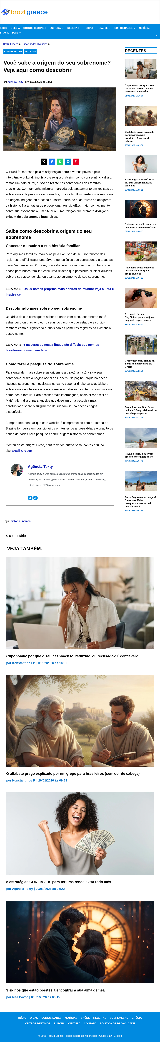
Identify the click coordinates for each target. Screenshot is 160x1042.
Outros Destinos (34, 28)
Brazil (16, 450)
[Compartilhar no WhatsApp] (60, 162)
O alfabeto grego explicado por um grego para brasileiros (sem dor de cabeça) (73, 774)
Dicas (89, 28)
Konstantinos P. (23, 663)
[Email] (30, 498)
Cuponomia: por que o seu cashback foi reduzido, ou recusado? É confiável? (139, 88)
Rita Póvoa (20, 997)
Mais (15, 33)
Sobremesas (119, 1017)
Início (3, 28)
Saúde (104, 28)
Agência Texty (15, 82)
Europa (59, 1023)
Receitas (73, 28)
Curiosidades (123, 28)
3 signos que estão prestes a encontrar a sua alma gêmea (55, 990)
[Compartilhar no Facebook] (52, 162)
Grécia (15, 28)
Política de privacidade (117, 1023)
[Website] (35, 498)
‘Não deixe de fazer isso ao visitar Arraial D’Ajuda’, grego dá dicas (139, 270)
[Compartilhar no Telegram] (68, 162)
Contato (90, 1023)
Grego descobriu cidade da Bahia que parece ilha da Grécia (139, 363)
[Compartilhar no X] (44, 162)
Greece (26, 450)
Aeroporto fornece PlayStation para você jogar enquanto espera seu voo (140, 317)
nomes (26, 521)
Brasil (4, 33)
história (15, 521)
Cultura (55, 28)
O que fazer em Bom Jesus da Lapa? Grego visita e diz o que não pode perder (141, 410)
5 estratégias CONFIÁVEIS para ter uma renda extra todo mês (139, 182)
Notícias (144, 28)
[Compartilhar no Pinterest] (76, 162)
